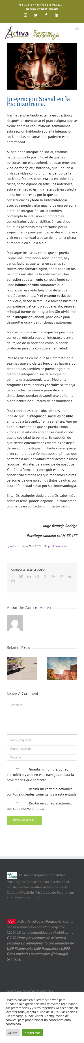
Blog (47, 546)
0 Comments (59, 546)
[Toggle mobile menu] (77, 28)
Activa (13, 546)
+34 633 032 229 (52, 4)
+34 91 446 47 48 (29, 4)
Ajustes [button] (12, 1033)
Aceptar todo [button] (32, 1033)
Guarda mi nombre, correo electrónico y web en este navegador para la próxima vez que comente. (40, 774)
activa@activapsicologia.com (42, 8)
